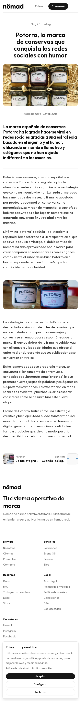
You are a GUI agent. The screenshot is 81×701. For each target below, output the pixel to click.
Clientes (8, 553)
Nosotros (9, 548)
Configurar (39, 684)
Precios (48, 559)
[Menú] (73, 6)
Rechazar (39, 692)
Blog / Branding (40, 24)
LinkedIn (8, 625)
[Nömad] (13, 6)
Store (6, 603)
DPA (46, 603)
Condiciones (51, 598)
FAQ (5, 586)
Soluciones (50, 548)
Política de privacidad (57, 586)
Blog (46, 564)
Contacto (9, 564)
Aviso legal (50, 581)
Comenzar (58, 6)
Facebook (9, 636)
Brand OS (50, 553)
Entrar (39, 6)
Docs (6, 581)
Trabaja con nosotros (16, 592)
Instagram (9, 631)
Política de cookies (55, 592)
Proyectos (9, 559)
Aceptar (39, 676)
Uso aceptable (53, 609)
